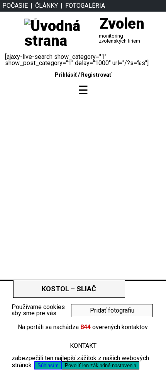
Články (46, 5)
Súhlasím (48, 365)
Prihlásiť (66, 75)
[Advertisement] (83, 183)
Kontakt (83, 345)
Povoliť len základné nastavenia (100, 365)
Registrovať (96, 75)
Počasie (15, 5)
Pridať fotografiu (112, 310)
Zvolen (122, 23)
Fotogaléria (85, 5)
